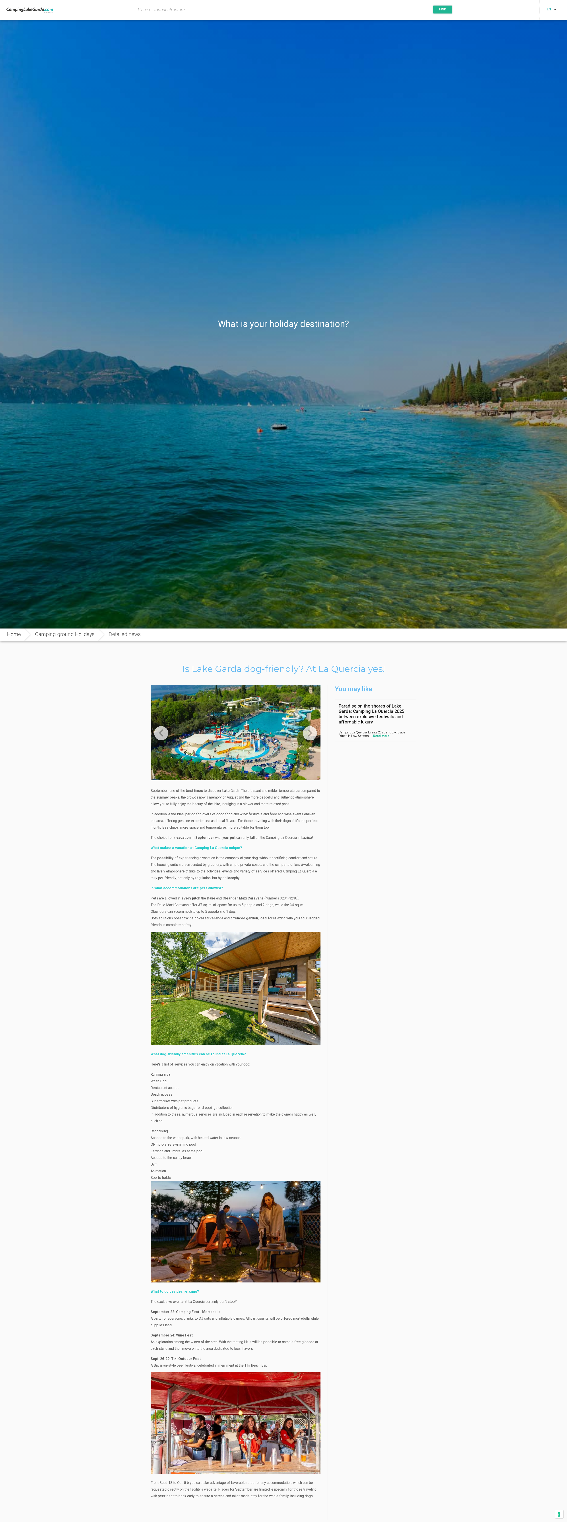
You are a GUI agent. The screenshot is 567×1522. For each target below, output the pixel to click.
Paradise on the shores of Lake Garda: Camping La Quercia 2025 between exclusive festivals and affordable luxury (371, 714)
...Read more (380, 736)
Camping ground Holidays (65, 634)
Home (14, 634)
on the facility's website (198, 1489)
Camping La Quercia (281, 837)
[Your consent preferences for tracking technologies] (559, 1514)
